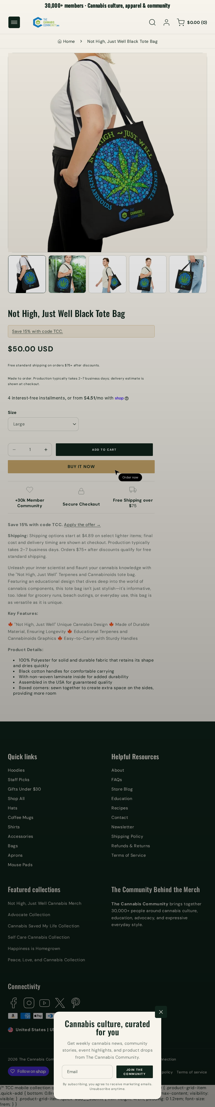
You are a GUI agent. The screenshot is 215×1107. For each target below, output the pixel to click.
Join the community (134, 1072)
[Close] (161, 1012)
